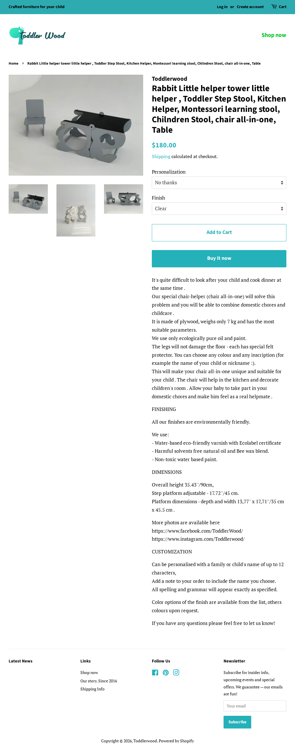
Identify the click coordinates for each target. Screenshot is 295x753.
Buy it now (219, 258)
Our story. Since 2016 (98, 680)
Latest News (21, 661)
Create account (250, 7)
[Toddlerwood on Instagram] (176, 673)
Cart (282, 7)
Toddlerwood (145, 740)
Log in (222, 7)
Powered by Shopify (176, 740)
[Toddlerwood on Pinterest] (165, 673)
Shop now (274, 35)
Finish (158, 197)
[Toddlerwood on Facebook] (155, 673)
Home (13, 63)
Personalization (169, 171)
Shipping (161, 156)
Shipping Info (92, 689)
